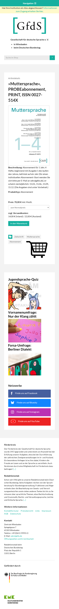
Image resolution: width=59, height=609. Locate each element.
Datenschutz (15, 513)
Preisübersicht (27, 511)
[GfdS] (29, 25)
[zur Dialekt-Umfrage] (29, 358)
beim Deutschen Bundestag (27, 47)
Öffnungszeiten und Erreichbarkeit (19, 539)
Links (37, 511)
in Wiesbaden (20, 44)
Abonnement (15, 241)
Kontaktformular (11, 511)
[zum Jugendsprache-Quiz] (29, 292)
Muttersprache (33, 236)
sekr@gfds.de (16, 536)
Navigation (28, 3)
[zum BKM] (29, 577)
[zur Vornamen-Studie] (29, 325)
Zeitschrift (18, 236)
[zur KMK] (29, 599)
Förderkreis (10, 444)
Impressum (46, 511)
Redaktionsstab (11, 475)
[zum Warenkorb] (29, 246)
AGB (6, 513)
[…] (14, 469)
